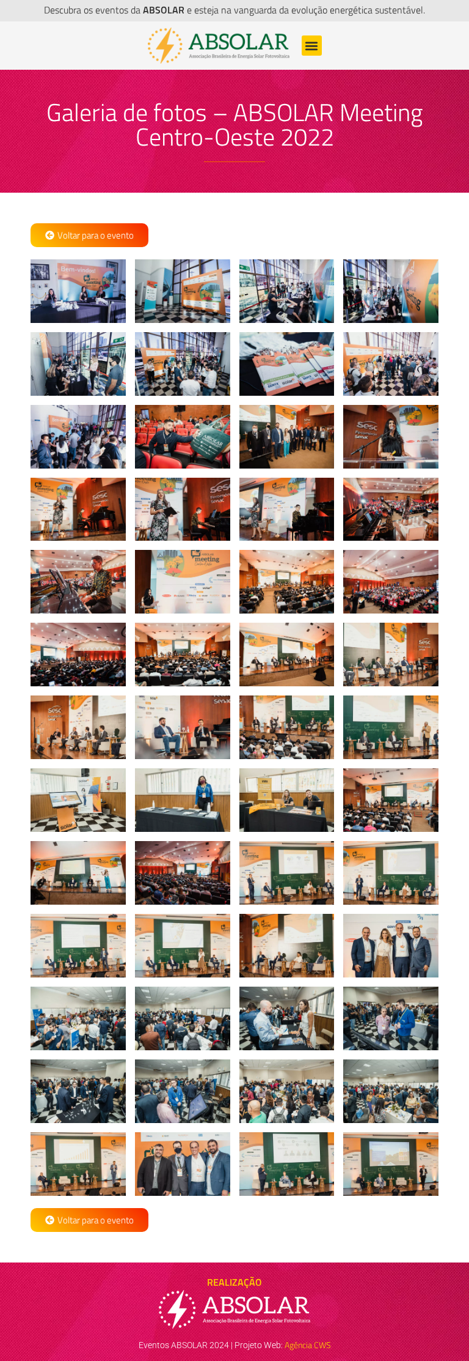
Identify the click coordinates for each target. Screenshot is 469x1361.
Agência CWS (308, 1344)
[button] (312, 45)
